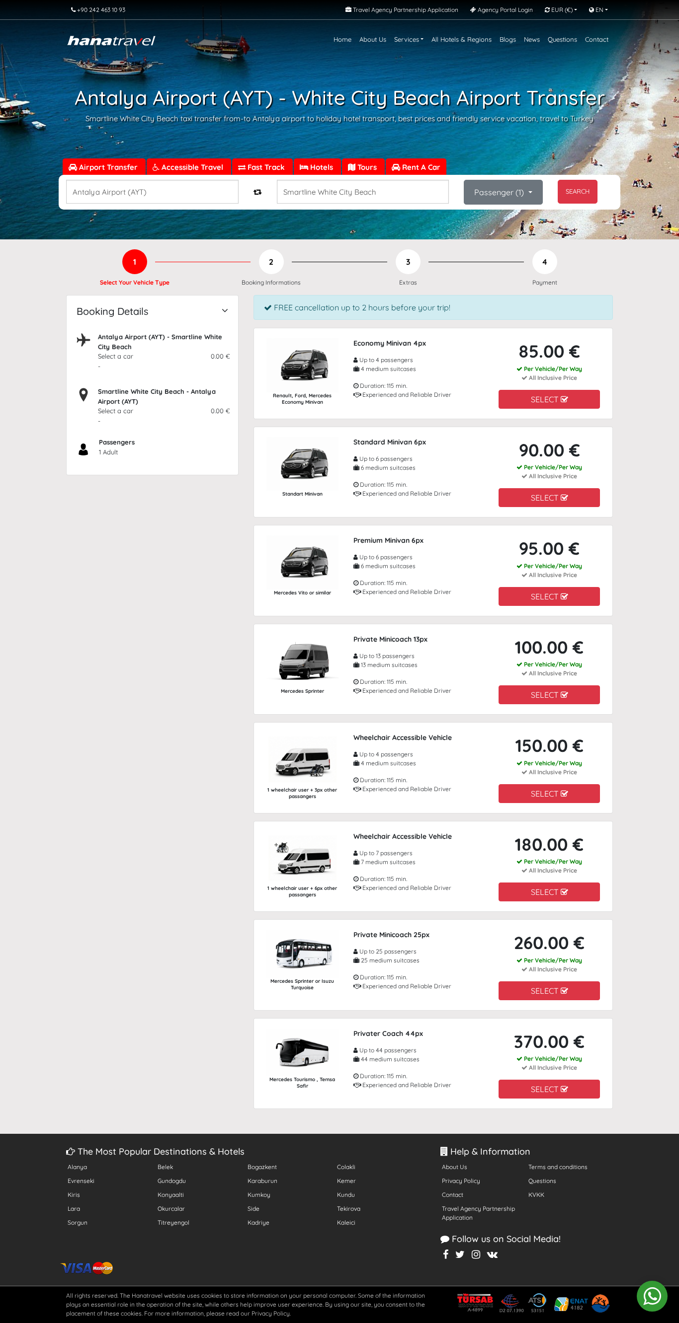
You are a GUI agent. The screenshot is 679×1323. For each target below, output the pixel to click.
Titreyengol (173, 1222)
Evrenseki (81, 1180)
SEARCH (578, 191)
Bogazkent (262, 1167)
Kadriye (258, 1222)
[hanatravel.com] (111, 39)
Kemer (346, 1180)
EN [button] (598, 9)
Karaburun (262, 1180)
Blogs (508, 39)
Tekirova (348, 1208)
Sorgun (77, 1222)
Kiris (74, 1194)
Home (342, 39)
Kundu (346, 1194)
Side (253, 1208)
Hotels (321, 167)
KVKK (536, 1194)
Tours (367, 167)
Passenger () (500, 192)
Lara (74, 1208)
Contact (596, 39)
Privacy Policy (461, 1180)
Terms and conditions (558, 1167)
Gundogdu (172, 1180)
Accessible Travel (192, 167)
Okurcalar (171, 1208)
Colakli (346, 1167)
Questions (562, 39)
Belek (165, 1167)
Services (406, 39)
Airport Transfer (108, 167)
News (532, 39)
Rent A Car (420, 167)
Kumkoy (259, 1194)
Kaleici (346, 1222)
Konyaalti (171, 1194)
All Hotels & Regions (461, 39)
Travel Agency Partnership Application (478, 1213)
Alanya (77, 1167)
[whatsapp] (652, 1296)
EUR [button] (561, 9)
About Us (372, 39)
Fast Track (266, 167)
